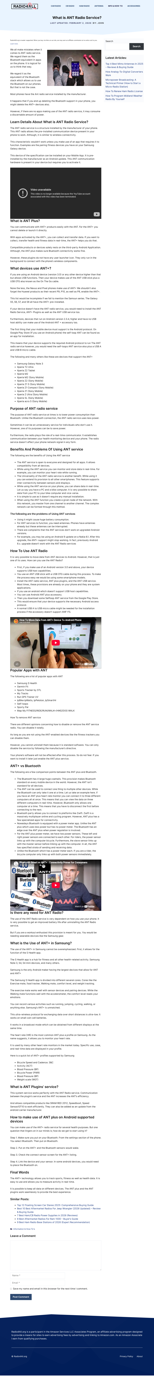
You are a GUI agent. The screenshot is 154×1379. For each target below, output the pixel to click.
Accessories (133, 6)
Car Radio (56, 6)
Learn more (14, 44)
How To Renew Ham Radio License (124, 91)
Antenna (98, 6)
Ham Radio (84, 6)
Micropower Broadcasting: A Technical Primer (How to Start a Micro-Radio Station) (123, 83)
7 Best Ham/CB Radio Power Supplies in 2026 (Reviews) (47, 1215)
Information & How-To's (24, 1229)
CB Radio (70, 6)
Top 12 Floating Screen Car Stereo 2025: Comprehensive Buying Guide (55, 1205)
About (140, 1356)
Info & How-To (115, 6)
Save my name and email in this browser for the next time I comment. (50, 1288)
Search (109, 41)
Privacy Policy (126, 1356)
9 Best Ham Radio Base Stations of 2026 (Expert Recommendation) (53, 1222)
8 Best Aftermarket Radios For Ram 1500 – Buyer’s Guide (47, 1219)
